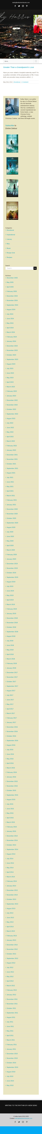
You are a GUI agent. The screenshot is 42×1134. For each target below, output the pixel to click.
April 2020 (10, 545)
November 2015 (12, 786)
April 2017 (10, 709)
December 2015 (12, 781)
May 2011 (10, 1031)
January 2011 (11, 1049)
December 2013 (12, 890)
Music (9, 248)
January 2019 (11, 613)
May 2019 (10, 595)
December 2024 (12, 296)
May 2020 (10, 541)
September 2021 (12, 468)
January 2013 (11, 940)
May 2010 (10, 1085)
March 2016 (11, 768)
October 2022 (11, 409)
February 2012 (12, 990)
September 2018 (12, 631)
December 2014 (12, 836)
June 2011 (10, 1026)
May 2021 (10, 486)
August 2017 (11, 690)
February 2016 (12, 772)
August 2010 (11, 1072)
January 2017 (11, 722)
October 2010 (11, 1063)
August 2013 (11, 908)
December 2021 (12, 455)
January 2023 (11, 396)
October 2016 (11, 736)
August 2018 (11, 636)
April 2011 (10, 1035)
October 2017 (11, 681)
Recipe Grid (11, 253)
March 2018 (11, 659)
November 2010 (12, 1058)
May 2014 (10, 867)
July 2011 (10, 1022)
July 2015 (10, 804)
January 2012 (11, 994)
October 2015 (11, 790)
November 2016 (12, 731)
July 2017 (10, 695)
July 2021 (10, 477)
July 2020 (10, 532)
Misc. (8, 244)
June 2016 (10, 754)
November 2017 (12, 677)
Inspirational (11, 234)
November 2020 (12, 514)
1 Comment (25, 82)
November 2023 (12, 350)
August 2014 (11, 854)
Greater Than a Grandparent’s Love (18, 67)
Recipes (9, 257)
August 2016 (11, 745)
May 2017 (10, 704)
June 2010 (10, 1081)
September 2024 (12, 305)
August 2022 (11, 418)
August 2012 (11, 963)
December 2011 (12, 999)
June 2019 (10, 591)
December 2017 (12, 672)
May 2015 (10, 813)
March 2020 (11, 550)
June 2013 (10, 917)
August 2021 (11, 473)
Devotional (17, 82)
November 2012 (12, 949)
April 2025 (10, 287)
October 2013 (11, 899)
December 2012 (12, 945)
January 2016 (11, 777)
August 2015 (11, 799)
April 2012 (10, 981)
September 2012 (12, 958)
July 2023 (10, 368)
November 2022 (12, 405)
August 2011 (11, 1017)
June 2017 (10, 700)
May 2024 (10, 323)
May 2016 (10, 759)
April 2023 (10, 382)
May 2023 (10, 377)
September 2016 (12, 740)
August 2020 (11, 527)
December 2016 (12, 727)
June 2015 (10, 808)
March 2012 (11, 985)
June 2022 (10, 427)
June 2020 (10, 536)
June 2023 (10, 373)
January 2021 (11, 504)
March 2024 (11, 332)
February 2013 (12, 936)
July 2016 (10, 749)
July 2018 (10, 641)
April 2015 (10, 818)
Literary (9, 239)
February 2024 (12, 337)
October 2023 (11, 355)
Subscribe (9, 125)
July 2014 (10, 858)
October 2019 (11, 573)
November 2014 (12, 840)
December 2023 (12, 346)
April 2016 (10, 763)
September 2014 (12, 849)
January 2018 (11, 668)
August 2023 (11, 364)
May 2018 (10, 650)
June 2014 (10, 863)
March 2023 (11, 387)
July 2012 (10, 967)
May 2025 (10, 282)
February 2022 (12, 445)
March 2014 (11, 877)
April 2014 (10, 872)
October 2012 (11, 954)
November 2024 (12, 300)
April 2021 (10, 491)
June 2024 (10, 318)
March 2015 (11, 822)
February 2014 (12, 881)
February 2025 (12, 291)
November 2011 (12, 1004)
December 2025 (12, 278)
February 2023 (12, 391)
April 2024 (10, 328)
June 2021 (10, 482)
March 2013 (11, 931)
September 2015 (12, 795)
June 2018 (10, 645)
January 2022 (11, 450)
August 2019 (11, 582)
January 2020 (11, 559)
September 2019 (12, 577)
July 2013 (10, 913)
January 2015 (11, 831)
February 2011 (12, 1044)
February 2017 (12, 718)
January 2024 (11, 341)
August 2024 (11, 309)
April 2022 (10, 436)
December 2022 (12, 400)
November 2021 (12, 459)
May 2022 (10, 432)
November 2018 (12, 622)
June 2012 (10, 972)
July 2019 (10, 586)
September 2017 (12, 686)
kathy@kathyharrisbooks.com (21, 2)
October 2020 (11, 518)
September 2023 (12, 359)
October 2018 (11, 627)
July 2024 (10, 314)
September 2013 (12, 904)
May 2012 (10, 976)
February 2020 (12, 554)
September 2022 (12, 414)
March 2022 (11, 441)
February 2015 (12, 827)
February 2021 (12, 500)
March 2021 (11, 495)
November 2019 (12, 568)
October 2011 (11, 1008)
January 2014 (11, 886)
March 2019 (11, 604)
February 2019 (12, 609)
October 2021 (11, 464)
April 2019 (10, 600)
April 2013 (10, 926)
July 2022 (10, 423)
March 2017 (11, 713)
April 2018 (10, 654)
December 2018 (12, 618)
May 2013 (10, 922)
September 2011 (12, 1013)
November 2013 (12, 895)
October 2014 (11, 845)
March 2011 (11, 1040)
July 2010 (10, 1076)
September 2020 (12, 523)
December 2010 (12, 1053)
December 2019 (12, 563)
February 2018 (12, 663)
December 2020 (12, 509)
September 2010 (12, 1067)
